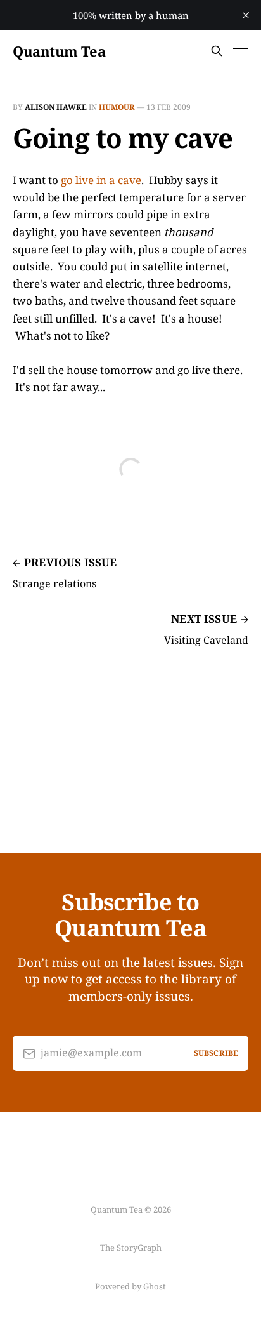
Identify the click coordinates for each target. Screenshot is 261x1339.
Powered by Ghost (130, 1286)
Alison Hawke (56, 107)
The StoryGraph (131, 1247)
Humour (117, 107)
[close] (246, 15)
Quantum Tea (59, 51)
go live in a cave (101, 180)
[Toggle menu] (240, 50)
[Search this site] (216, 50)
